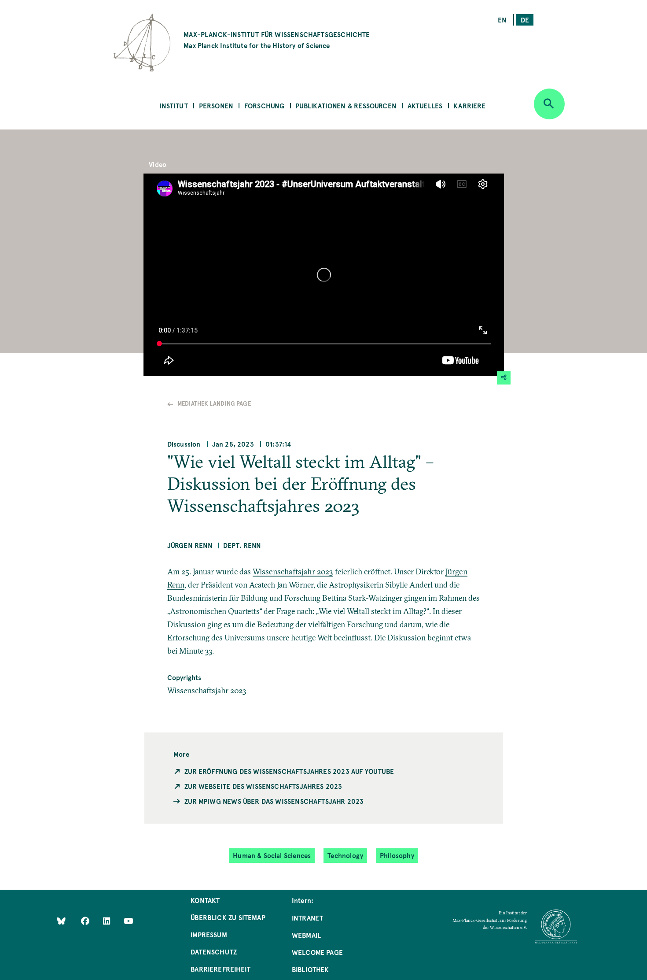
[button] (504, 378)
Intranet (307, 917)
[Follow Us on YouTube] (128, 920)
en (502, 19)
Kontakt (205, 900)
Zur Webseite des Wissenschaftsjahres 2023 (263, 786)
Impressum (209, 934)
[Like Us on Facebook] (86, 920)
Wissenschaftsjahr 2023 (293, 571)
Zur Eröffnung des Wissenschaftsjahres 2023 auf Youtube (289, 771)
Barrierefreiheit (220, 968)
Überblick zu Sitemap (228, 917)
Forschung (264, 105)
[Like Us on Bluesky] (61, 920)
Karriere (469, 105)
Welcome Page (317, 952)
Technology (345, 855)
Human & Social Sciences (272, 855)
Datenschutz (214, 951)
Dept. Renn (242, 545)
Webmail (306, 934)
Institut (173, 105)
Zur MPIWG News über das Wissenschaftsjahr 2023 (274, 801)
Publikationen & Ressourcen (346, 105)
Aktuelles (425, 105)
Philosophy (397, 855)
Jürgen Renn (190, 545)
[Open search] (549, 104)
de (525, 19)
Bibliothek (310, 969)
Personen (216, 105)
